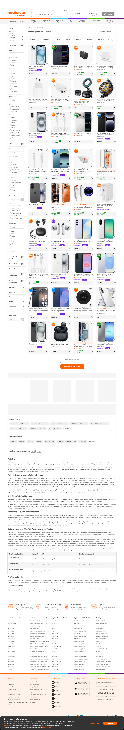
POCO (13, 78)
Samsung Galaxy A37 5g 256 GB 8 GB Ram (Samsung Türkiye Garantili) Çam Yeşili (83, 275)
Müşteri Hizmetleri (85, 10)
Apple (12, 65)
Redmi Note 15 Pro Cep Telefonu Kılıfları (39, 641)
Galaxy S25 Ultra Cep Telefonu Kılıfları (39, 646)
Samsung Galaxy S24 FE (80, 661)
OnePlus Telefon (12, 643)
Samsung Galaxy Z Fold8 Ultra (81, 659)
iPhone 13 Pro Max (56, 659)
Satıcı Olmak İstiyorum (35, 684)
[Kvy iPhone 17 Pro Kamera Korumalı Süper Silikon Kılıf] (61, 193)
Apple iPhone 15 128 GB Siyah (36, 343)
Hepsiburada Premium (97, 10)
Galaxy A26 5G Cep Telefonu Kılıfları (38, 661)
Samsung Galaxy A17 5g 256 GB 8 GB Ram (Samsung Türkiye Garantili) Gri (106, 343)
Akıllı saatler (100, 543)
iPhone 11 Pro (55, 666)
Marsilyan (13, 81)
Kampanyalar (65, 10)
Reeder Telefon (11, 656)
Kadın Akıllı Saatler (34, 628)
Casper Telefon (11, 664)
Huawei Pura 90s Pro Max (102, 636)
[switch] (22, 45)
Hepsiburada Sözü (100, 621)
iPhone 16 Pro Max (56, 638)
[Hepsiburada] (16, 12)
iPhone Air (54, 654)
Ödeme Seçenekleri (34, 697)
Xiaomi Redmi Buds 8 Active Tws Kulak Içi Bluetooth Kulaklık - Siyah (59, 343)
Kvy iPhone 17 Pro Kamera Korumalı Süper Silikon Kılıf (60, 206)
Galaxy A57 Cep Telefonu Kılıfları (37, 631)
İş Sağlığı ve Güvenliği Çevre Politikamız (17, 702)
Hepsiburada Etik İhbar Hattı (106, 699)
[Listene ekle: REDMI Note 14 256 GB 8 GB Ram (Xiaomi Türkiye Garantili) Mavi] (69, 150)
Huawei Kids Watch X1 (101, 633)
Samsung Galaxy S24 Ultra (80, 649)
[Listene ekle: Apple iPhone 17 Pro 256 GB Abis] (69, 47)
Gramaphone (14, 83)
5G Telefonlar (99, 654)
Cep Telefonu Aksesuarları (13, 36)
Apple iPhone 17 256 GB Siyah (36, 204)
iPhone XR (54, 656)
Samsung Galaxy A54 (79, 669)
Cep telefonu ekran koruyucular (80, 524)
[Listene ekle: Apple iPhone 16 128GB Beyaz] (46, 113)
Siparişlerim (44, 10)
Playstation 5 (99, 646)
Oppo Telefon (11, 636)
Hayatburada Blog (34, 681)
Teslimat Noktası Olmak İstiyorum (38, 694)
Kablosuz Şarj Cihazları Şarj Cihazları (38, 623)
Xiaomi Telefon (11, 626)
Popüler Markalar (100, 628)
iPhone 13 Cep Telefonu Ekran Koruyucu (39, 669)
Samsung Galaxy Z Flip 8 (102, 664)
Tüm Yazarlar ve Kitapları (102, 623)
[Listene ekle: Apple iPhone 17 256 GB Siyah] (46, 184)
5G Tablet (98, 651)
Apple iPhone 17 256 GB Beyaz (58, 274)
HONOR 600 (77, 623)
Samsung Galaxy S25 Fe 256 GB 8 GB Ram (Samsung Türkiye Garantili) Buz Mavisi (83, 240)
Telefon (11, 31)
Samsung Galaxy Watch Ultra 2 (103, 666)
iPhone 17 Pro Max (56, 633)
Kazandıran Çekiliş (100, 643)
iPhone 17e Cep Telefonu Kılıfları (37, 651)
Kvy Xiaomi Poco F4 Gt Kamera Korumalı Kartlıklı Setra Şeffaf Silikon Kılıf (83, 345)
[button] (22, 199)
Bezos (12, 88)
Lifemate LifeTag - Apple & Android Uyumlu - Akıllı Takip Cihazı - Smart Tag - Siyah (82, 309)
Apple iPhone (11, 621)
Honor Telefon (11, 631)
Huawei (13, 73)
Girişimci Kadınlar (74, 10)
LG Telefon (10, 659)
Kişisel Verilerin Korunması (14, 694)
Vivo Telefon (11, 641)
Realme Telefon (11, 638)
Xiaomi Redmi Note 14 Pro (80, 621)
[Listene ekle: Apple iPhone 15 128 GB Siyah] (46, 323)
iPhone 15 (54, 628)
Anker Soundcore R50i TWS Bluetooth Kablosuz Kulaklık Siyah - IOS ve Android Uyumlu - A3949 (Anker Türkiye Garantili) (38, 240)
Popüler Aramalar (100, 626)
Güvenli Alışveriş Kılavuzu (14, 699)
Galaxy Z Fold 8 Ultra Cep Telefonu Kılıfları (40, 666)
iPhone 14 (54, 641)
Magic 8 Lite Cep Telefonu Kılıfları (38, 664)
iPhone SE (54, 649)
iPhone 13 (54, 626)
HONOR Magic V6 (100, 669)
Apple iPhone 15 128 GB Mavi (36, 66)
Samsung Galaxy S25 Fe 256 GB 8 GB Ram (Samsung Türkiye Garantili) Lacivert (60, 309)
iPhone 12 (54, 651)
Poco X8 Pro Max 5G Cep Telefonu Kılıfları (40, 654)
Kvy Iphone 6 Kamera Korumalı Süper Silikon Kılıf (106, 172)
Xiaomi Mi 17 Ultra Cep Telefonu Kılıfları (39, 649)
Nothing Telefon (11, 651)
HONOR (13, 71)
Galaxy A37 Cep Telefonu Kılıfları (37, 633)
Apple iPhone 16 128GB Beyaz (36, 133)
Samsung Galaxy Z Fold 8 (102, 659)
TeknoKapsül (14, 91)
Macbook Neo (99, 641)
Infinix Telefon (11, 649)
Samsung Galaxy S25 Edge (80, 656)
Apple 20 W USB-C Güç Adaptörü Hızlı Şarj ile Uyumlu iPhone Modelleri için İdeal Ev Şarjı (38, 100)
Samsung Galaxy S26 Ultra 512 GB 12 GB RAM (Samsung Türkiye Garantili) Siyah (38, 309)
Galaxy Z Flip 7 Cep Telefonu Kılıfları (38, 656)
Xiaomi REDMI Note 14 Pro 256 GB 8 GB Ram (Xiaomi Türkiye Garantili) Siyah (105, 134)
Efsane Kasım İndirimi (101, 631)
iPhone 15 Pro (55, 643)
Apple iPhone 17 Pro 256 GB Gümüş (82, 133)
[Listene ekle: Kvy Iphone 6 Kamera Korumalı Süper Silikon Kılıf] (114, 150)
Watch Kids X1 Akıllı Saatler (36, 621)
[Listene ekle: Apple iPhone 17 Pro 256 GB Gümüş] (92, 113)
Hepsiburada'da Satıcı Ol (110, 10)
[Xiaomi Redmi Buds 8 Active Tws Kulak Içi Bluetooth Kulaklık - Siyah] (61, 332)
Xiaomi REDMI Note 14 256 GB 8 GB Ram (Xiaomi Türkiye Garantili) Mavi (60, 170)
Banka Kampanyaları (35, 699)
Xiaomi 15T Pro (77, 654)
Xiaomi (13, 62)
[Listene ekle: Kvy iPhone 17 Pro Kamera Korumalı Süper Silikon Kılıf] (69, 184)
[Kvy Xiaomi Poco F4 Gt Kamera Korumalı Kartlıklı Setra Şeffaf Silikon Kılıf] (83, 332)
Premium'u (17, 15)
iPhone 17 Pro (55, 636)
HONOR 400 (77, 638)
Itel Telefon (10, 669)
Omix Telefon (11, 661)
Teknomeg (14, 86)
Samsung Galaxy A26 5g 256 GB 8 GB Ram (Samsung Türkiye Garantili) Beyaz (106, 240)
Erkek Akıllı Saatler (34, 638)
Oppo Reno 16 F (99, 656)
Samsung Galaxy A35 (79, 651)
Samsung (13, 60)
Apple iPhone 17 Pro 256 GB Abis (59, 66)
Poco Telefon (11, 633)
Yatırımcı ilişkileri (11, 687)
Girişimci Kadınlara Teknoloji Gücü (38, 692)
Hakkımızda (10, 681)
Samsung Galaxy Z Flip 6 (80, 636)
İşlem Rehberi (33, 702)
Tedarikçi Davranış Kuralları (36, 689)
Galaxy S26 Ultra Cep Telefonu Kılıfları (39, 626)
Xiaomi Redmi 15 (78, 628)
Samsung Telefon (12, 623)
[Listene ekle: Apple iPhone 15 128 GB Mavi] (46, 47)
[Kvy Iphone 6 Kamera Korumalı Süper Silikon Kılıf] (106, 159)
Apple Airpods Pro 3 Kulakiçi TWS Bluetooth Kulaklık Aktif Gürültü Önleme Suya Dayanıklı (59, 240)
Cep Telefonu (13, 33)
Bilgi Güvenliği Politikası (13, 697)
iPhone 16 (54, 623)
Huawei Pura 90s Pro (101, 638)
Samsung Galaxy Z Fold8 (80, 631)
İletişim (9, 704)
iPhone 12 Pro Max (56, 646)
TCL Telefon (11, 666)
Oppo (12, 76)
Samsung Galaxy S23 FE (80, 646)
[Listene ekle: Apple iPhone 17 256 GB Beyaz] (69, 254)
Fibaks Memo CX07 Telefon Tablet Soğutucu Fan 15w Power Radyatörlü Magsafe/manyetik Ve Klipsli (106, 100)
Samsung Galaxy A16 (79, 641)
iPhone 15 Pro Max (56, 664)
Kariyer (9, 692)
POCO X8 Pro (77, 633)
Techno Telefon (11, 646)
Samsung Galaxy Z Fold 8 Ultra (103, 661)
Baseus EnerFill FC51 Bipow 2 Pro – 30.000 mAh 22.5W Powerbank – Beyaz (105, 204)
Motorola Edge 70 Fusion (102, 649)
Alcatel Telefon (11, 654)
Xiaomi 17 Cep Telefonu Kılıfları (37, 636)
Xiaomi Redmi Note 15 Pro (80, 626)
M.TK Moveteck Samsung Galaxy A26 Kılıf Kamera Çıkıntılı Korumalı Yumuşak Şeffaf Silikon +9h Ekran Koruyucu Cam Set (106, 311)
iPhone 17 (54, 621)
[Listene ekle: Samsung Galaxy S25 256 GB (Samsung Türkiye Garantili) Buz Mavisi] (114, 254)
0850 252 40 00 (106, 693)
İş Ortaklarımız (11, 684)
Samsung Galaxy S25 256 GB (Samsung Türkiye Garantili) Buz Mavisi (105, 275)
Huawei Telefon (11, 628)
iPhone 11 (54, 631)
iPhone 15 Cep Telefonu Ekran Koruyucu (39, 659)
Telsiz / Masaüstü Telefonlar (14, 39)
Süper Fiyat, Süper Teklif (54, 10)
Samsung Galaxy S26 (79, 664)
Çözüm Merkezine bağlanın (106, 682)
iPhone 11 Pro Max (56, 661)
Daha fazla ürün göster (72, 366)
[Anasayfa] (29, 28)
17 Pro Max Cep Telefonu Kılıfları (37, 643)
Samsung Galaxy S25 (79, 643)
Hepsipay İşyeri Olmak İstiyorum (37, 687)
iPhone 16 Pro (55, 669)
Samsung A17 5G (78, 666)
